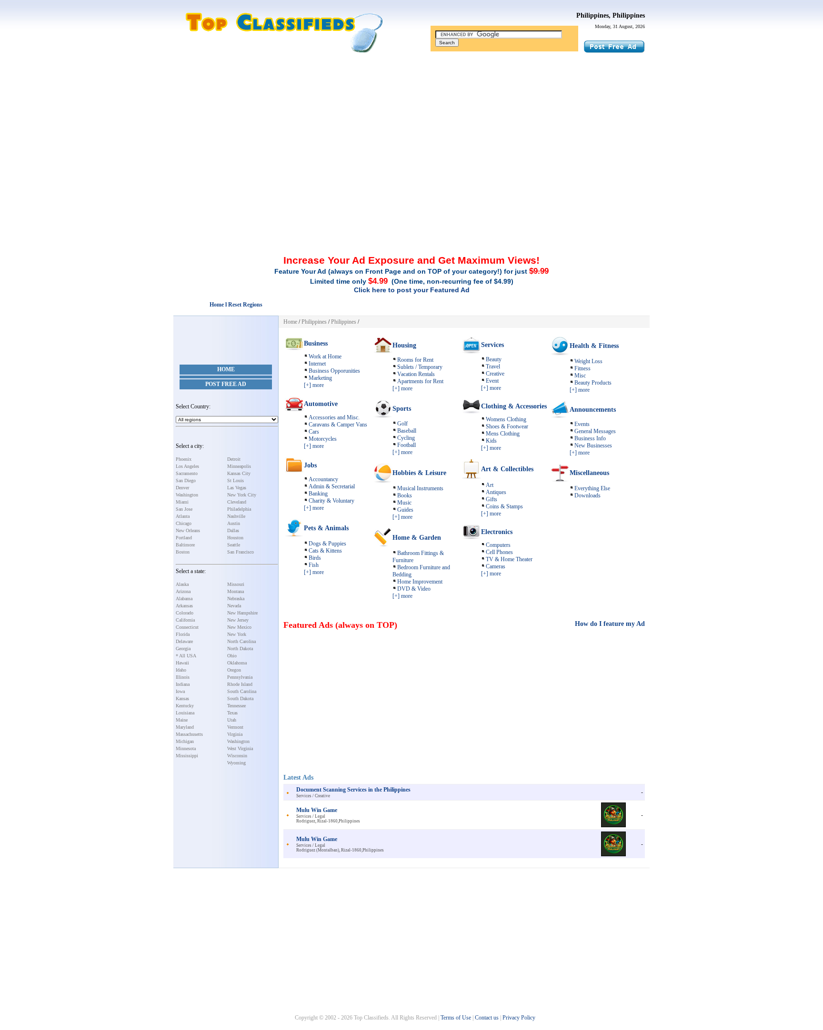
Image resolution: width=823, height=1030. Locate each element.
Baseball (406, 430)
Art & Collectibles (507, 469)
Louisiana (185, 712)
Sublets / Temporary (419, 367)
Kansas (182, 698)
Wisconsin (237, 755)
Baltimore (185, 544)
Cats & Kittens (325, 550)
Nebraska (235, 598)
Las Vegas (236, 487)
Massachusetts (189, 734)
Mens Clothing (503, 433)
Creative (495, 373)
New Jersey (238, 620)
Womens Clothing (506, 419)
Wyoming (236, 762)
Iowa (180, 691)
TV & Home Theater (509, 559)
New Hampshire (242, 612)
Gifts (491, 499)
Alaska (182, 584)
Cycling (406, 438)
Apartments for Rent (420, 381)
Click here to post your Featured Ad (412, 290)
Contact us (487, 1017)
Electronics (496, 531)
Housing (404, 345)
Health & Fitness (594, 345)
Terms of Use (456, 1017)
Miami (182, 502)
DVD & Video (414, 588)
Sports (401, 408)
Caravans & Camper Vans (338, 424)
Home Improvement (419, 581)
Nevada (234, 605)
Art (489, 485)
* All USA (186, 655)
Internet (317, 363)
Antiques (496, 492)
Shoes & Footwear (507, 426)
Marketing (320, 378)
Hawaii (182, 662)
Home (226, 369)
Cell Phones (499, 552)
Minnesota (186, 748)
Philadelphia (239, 509)
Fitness (582, 368)
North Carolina (241, 641)
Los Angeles (187, 466)
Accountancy (323, 479)
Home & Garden (416, 537)
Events (582, 424)
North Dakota (240, 648)
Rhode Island (239, 684)
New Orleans (188, 530)
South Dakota (240, 698)
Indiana (183, 684)
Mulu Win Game (316, 810)
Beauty (494, 359)
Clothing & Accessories (514, 406)
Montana (235, 591)
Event (492, 380)
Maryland (185, 727)
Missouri (235, 584)
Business (316, 343)
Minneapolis (239, 466)
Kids (491, 440)
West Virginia (240, 748)
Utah (231, 720)
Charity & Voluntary (331, 500)
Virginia (234, 734)
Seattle (233, 544)
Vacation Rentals (416, 374)
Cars (314, 431)
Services (492, 344)
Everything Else (592, 488)
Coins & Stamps (504, 506)
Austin (233, 523)
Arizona (183, 591)
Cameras (495, 566)
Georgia (183, 648)
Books (404, 495)
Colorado (184, 612)
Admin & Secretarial (332, 486)
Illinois (183, 677)
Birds (315, 558)
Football (406, 445)
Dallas (233, 530)
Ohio (232, 655)
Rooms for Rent (415, 360)
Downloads (587, 495)
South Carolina (241, 691)
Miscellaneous (589, 472)
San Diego (186, 480)
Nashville (236, 516)
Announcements (593, 409)
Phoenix (183, 459)
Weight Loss (588, 361)
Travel (493, 366)
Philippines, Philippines (610, 15)
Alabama (184, 598)
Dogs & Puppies (327, 543)
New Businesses (593, 445)
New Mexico (239, 627)
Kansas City (239, 473)
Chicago (183, 523)
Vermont (235, 727)
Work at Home (325, 356)
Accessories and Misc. (334, 417)
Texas (232, 712)
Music (404, 502)
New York (236, 634)
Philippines (314, 321)
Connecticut (187, 627)
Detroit (234, 459)
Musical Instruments (420, 488)
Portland (184, 537)
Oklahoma (237, 662)
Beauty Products (593, 382)
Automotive (321, 403)
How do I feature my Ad (610, 623)
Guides (405, 509)
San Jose (184, 509)
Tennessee (236, 705)
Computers (498, 545)
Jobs (310, 465)
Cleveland (236, 502)
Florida (183, 634)
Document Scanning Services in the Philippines (353, 789)
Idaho (181, 670)
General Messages (595, 431)
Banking (318, 493)
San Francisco (240, 552)
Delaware (184, 641)
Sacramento (187, 473)
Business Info (590, 438)
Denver (182, 487)
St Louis (235, 480)
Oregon (234, 670)
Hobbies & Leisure (419, 472)
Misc (580, 375)
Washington (187, 494)
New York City (241, 494)
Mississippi (187, 755)
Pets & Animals (326, 528)
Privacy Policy (518, 1017)
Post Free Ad (225, 384)
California (185, 620)
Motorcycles (323, 439)
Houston (235, 537)
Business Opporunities (334, 370)
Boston (183, 552)
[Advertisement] (411, 125)
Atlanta (183, 516)
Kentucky (185, 705)
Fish (314, 565)
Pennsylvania (239, 677)
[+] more (314, 385)
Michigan (185, 741)
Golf (402, 423)
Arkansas (184, 605)
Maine (182, 720)
